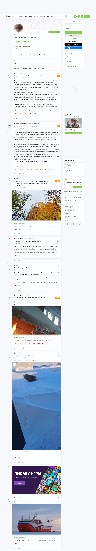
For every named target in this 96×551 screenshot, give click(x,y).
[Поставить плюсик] (9, 73)
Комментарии (36, 68)
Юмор (15, 340)
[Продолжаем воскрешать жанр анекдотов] (23, 300)
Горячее (20, 16)
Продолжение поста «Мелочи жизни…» (27, 76)
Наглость (45, 252)
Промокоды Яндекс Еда (69, 213)
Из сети (30, 282)
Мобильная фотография (28, 226)
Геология (45, 540)
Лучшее (25, 16)
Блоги (48, 16)
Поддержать (43, 31)
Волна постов (41, 110)
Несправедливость (38, 252)
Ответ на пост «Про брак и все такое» (26, 241)
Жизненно (25, 282)
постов (24, 48)
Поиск (42, 68)
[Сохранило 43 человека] (20, 173)
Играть (73, 133)
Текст (56, 252)
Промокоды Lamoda (69, 206)
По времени (17, 68)
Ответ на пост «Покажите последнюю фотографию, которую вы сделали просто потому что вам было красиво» (31, 183)
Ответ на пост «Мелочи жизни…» (24, 126)
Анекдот (19, 340)
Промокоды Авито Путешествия (71, 216)
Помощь (66, 197)
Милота (36, 454)
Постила (66, 217)
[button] (26, 55)
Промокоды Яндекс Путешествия (71, 212)
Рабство (31, 252)
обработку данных (74, 191)
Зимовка (29, 540)
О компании (76, 200)
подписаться (77, 187)
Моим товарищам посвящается (24, 500)
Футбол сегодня (68, 219)
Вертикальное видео (43, 454)
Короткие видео (51, 454)
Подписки (36, 16)
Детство (31, 110)
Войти (87, 16)
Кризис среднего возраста (22, 110)
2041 (58, 297)
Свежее (30, 16)
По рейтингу (24, 68)
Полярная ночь (35, 540)
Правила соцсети (77, 197)
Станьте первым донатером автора (22, 41)
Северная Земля (24, 454)
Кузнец (34, 340)
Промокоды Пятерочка (69, 209)
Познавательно (36, 282)
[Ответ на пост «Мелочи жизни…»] (41, 76)
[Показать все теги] (54, 111)
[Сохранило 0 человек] (19, 233)
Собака (18, 454)
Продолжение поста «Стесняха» (24, 356)
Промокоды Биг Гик (68, 204)
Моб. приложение (68, 201)
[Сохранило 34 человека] (19, 348)
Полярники (31, 454)
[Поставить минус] (9, 78)
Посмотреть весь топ (69, 173)
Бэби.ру (66, 220)
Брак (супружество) (21, 252)
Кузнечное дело (40, 340)
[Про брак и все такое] (40, 241)
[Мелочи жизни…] (37, 126)
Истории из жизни (51, 282)
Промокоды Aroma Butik (69, 210)
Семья (27, 252)
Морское (41, 540)
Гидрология (50, 540)
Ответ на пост (43, 226)
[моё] (29, 68)
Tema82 (17, 73)
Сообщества (42, 16)
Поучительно (43, 282)
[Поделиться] (23, 118)
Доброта (35, 110)
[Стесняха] (36, 356)
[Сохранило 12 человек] (19, 118)
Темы (52, 16)
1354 (58, 181)
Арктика (18, 540)
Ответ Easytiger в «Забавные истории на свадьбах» (31, 268)
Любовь (50, 110)
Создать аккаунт (73, 35)
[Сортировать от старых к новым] (59, 68)
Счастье (46, 110)
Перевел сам (19, 282)
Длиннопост (50, 226)
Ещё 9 (50, 169)
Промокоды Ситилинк (69, 214)
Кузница (30, 340)
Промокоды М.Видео (69, 207)
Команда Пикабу (68, 200)
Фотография (19, 226)
